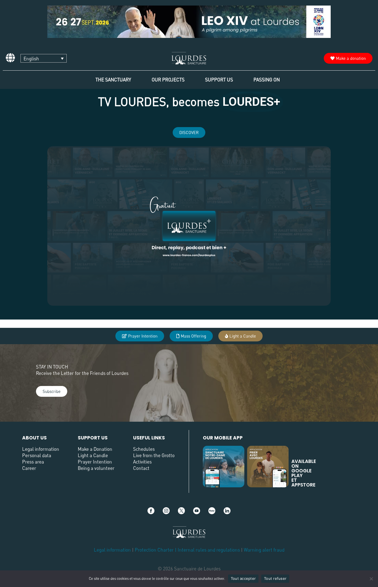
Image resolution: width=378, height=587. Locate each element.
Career (29, 468)
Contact (141, 468)
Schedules (144, 449)
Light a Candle (93, 455)
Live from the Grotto (154, 455)
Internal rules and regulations (209, 550)
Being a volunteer (96, 468)
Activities (142, 462)
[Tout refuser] (371, 578)
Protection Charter (154, 550)
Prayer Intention (95, 462)
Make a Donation (95, 449)
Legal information (40, 449)
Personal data (36, 455)
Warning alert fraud (264, 550)
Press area (33, 462)
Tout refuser (275, 578)
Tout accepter (243, 578)
